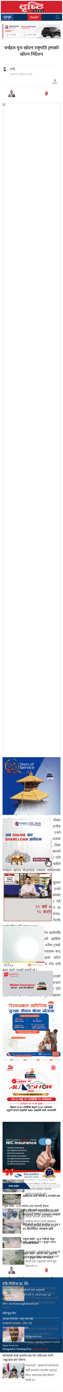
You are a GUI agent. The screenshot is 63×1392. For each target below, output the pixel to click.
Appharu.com (41, 1349)
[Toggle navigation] (57, 17)
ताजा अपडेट (14, 1186)
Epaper (34, 17)
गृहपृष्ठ (7, 17)
